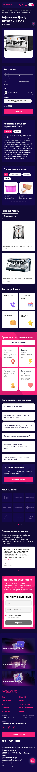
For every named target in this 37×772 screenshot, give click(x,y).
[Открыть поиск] (23, 4)
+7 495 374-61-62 (8, 718)
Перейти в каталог (18, 342)
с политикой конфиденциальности (14, 616)
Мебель (7, 178)
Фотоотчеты (6, 700)
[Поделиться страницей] (33, 24)
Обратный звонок (18, 734)
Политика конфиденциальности (13, 763)
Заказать (18, 111)
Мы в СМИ (23, 697)
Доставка (17, 131)
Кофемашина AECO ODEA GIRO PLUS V (17, 246)
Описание (8, 131)
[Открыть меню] (26, 4)
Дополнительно (15, 175)
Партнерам (6, 711)
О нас (4, 704)
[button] (11, 201)
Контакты (5, 708)
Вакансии (22, 711)
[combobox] (9, 609)
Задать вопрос (24, 704)
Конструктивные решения (26, 747)
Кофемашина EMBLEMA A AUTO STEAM (17, 279)
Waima (14, 750)
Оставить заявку (18, 479)
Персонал (27, 175)
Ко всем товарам (10, 216)
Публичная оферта (8, 766)
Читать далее (7, 559)
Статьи (21, 700)
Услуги (4, 697)
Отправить (18, 622)
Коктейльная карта (26, 708)
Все (6, 175)
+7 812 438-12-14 (29, 718)
